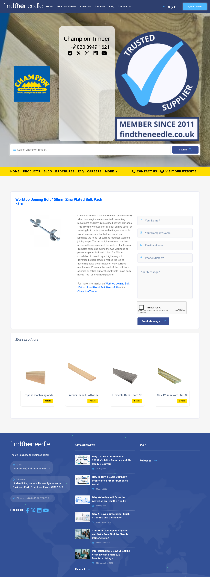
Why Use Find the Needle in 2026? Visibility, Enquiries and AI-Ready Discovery (111, 460)
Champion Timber (87, 38)
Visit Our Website (180, 171)
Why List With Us (66, 6)
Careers (94, 171)
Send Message (151, 321)
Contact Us (124, 6)
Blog (111, 6)
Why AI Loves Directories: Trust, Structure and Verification (111, 516)
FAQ (81, 171)
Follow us (146, 460)
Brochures (65, 171)
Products (31, 171)
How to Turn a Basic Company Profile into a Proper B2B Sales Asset (110, 480)
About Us (100, 6)
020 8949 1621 (93, 47)
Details (48, 401)
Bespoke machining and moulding (43, 395)
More (109, 171)
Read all (80, 569)
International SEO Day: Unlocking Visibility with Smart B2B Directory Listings (111, 554)
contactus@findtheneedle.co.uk (32, 468)
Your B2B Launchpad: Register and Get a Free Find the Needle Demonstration (110, 534)
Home (49, 6)
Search (183, 149)
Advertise (85, 6)
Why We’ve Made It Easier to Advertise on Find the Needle (109, 499)
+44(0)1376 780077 (37, 498)
